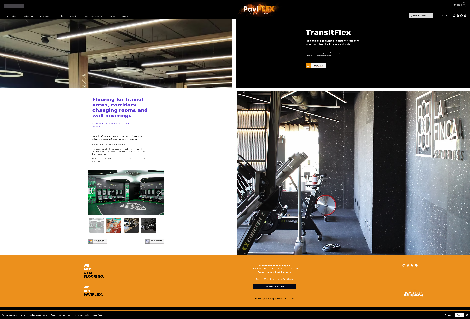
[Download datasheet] (316, 66)
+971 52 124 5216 (266, 279)
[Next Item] (159, 192)
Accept (459, 315)
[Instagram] (458, 15)
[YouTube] (454, 15)
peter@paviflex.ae (444, 16)
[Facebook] (461, 15)
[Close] (467, 315)
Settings (448, 315)
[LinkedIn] (465, 15)
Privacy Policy (96, 315)
